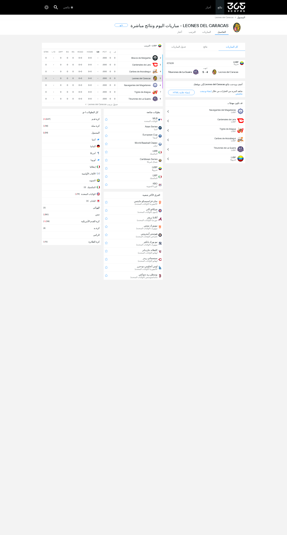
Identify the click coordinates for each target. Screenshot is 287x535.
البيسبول (241, 17)
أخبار (208, 7)
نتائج (220, 7)
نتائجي (66, 7)
